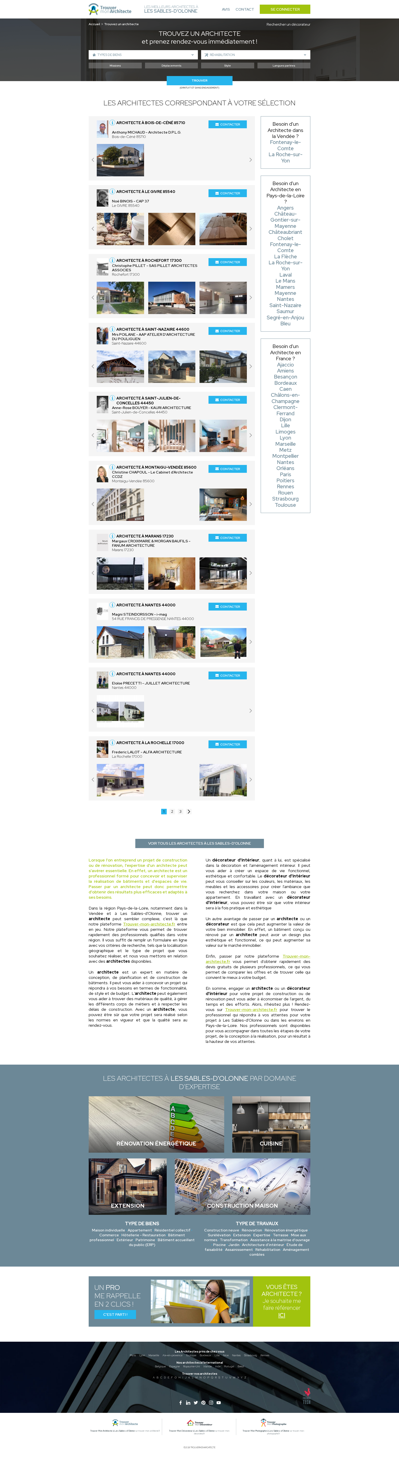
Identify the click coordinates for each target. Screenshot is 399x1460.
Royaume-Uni (191, 1366)
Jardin (233, 1244)
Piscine (219, 1244)
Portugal (229, 1366)
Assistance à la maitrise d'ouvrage (280, 1239)
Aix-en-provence (172, 1355)
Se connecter (285, 9)
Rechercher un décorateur (288, 24)
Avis (226, 9)
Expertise (261, 1235)
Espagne (174, 1366)
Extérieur (125, 1239)
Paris (133, 1355)
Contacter (230, 124)
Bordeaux (205, 1355)
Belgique (160, 1366)
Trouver (199, 80)
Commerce (109, 1235)
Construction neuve (221, 1230)
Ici (281, 1315)
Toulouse (191, 1355)
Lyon (142, 1355)
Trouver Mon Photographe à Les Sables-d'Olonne (266, 1430)
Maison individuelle (108, 1230)
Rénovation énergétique (286, 1230)
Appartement (140, 1230)
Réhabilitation (267, 1249)
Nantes (236, 1355)
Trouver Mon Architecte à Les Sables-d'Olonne (112, 1430)
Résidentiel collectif (172, 1230)
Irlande (207, 1366)
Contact (245, 9)
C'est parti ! (115, 1314)
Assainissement (239, 1249)
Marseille (153, 1355)
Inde (218, 1366)
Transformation (234, 1239)
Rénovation (252, 1230)
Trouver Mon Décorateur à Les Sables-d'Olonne (192, 1430)
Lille (217, 1355)
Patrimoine (145, 1239)
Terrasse (280, 1235)
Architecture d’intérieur (263, 1244)
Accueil (94, 24)
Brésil (241, 1366)
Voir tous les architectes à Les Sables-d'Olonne (199, 843)
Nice (226, 1355)
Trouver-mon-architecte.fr (149, 924)
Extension (242, 1235)
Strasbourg (250, 1355)
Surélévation (219, 1235)
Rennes (264, 1355)
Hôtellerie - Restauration (143, 1235)
